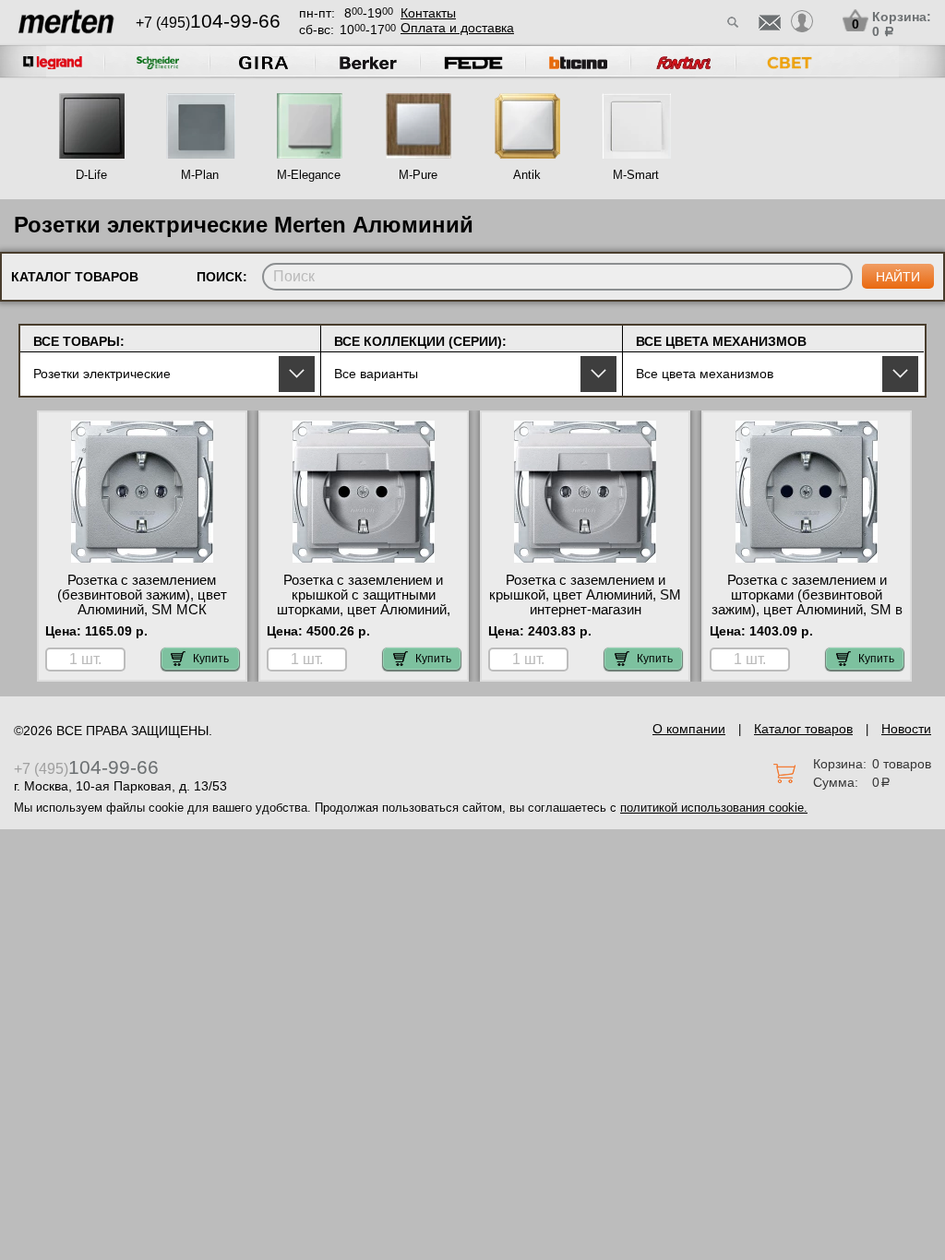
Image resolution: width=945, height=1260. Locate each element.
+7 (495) (208, 22)
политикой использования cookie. (713, 807)
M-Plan (200, 175)
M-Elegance (309, 175)
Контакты (428, 13)
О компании (688, 728)
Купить (211, 658)
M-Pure (418, 175)
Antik (527, 175)
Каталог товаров (803, 728)
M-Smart (636, 175)
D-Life (91, 175)
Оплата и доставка (457, 27)
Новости (906, 728)
